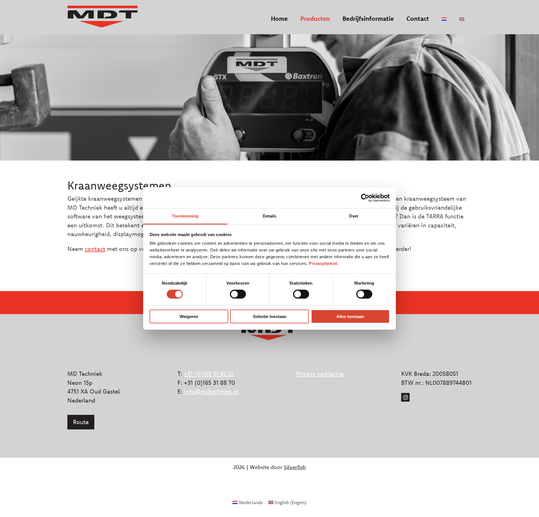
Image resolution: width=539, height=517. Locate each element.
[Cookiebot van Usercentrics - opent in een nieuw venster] (365, 197)
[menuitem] (444, 19)
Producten (315, 18)
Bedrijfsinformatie (368, 18)
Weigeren (189, 316)
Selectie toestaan (269, 316)
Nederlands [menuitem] (251, 502)
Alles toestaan (350, 316)
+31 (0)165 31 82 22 (209, 373)
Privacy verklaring (320, 373)
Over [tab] (353, 216)
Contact (417, 18)
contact (95, 248)
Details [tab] (270, 216)
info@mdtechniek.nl (211, 391)
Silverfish (295, 467)
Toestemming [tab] (185, 216)
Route (81, 422)
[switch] (238, 294)
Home (279, 18)
